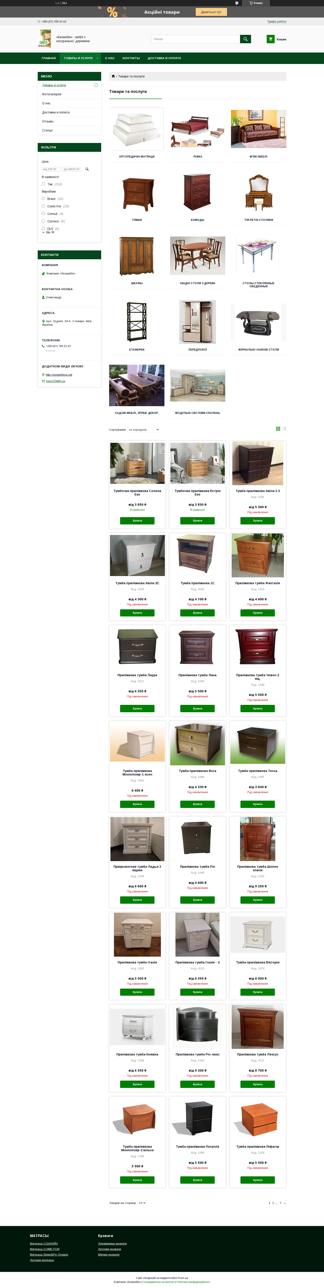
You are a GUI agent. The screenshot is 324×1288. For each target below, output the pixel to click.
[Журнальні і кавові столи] (258, 322)
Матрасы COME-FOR (45, 1249)
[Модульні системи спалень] (197, 385)
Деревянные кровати (112, 1243)
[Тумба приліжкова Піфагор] (258, 1119)
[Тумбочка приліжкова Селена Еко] (137, 463)
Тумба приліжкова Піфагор (257, 1146)
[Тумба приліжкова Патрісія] (197, 1119)
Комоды (197, 220)
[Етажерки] (136, 322)
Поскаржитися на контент (159, 1282)
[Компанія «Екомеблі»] (44, 47)
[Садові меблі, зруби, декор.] (136, 385)
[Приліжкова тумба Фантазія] (258, 555)
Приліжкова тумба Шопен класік (257, 868)
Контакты (131, 58)
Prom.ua (183, 1278)
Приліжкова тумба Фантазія (257, 583)
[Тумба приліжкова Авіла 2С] (137, 555)
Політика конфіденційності (193, 1282)
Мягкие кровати (108, 1254)
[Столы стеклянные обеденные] (258, 256)
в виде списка (284, 430)
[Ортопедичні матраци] (136, 129)
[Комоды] (197, 192)
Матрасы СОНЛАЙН (44, 1243)
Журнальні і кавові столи (258, 349)
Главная (49, 58)
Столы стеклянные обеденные (258, 285)
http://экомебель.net (59, 374)
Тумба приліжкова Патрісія (197, 1146)
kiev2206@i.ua (55, 381)
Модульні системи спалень (197, 413)
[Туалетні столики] (258, 192)
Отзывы (48, 121)
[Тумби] (136, 192)
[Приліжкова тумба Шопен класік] (258, 839)
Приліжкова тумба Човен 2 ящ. (257, 676)
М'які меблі (258, 156)
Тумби (137, 220)
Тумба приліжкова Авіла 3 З (258, 491)
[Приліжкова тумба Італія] (137, 934)
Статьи (47, 130)
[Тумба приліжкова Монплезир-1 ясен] (137, 743)
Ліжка (197, 156)
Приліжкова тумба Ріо (197, 866)
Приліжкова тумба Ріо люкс (198, 1054)
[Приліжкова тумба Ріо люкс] (197, 1026)
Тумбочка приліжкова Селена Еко (137, 492)
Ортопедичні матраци (137, 156)
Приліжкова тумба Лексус (257, 1054)
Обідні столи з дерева (197, 283)
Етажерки (136, 349)
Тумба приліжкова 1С (198, 583)
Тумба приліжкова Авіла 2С (137, 583)
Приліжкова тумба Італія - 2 (197, 962)
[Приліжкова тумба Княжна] (137, 1026)
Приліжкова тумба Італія (137, 962)
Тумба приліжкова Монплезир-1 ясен (137, 772)
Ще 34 (50, 232)
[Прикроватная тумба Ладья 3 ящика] (137, 839)
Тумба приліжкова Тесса (257, 771)
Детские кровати (109, 1249)
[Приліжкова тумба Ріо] (197, 839)
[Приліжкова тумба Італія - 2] (197, 934)
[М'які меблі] (258, 129)
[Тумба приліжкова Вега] (197, 743)
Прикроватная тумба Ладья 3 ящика (137, 868)
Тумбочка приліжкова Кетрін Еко (198, 492)
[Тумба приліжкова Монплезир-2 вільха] (137, 1119)
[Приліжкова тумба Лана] (197, 647)
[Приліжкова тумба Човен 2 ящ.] (258, 647)
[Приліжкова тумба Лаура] (137, 647)
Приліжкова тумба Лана (197, 675)
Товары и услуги (78, 58)
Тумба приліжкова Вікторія (257, 962)
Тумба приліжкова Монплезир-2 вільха (137, 1148)
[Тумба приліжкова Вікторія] (258, 934)
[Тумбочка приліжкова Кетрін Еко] (197, 463)
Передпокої (197, 349)
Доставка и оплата (164, 58)
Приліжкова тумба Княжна (137, 1054)
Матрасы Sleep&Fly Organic (49, 1254)
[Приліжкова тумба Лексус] (258, 1026)
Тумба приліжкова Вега (197, 771)
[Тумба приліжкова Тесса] (258, 743)
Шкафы (137, 283)
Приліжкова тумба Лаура (137, 675)
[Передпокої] (197, 322)
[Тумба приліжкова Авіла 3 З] (258, 463)
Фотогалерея (51, 94)
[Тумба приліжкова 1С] (197, 555)
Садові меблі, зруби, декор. (137, 413)
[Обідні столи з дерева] (197, 256)
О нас (110, 58)
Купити (137, 520)
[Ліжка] (197, 129)
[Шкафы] (136, 256)
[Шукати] (245, 39)
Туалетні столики (258, 220)
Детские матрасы (42, 1260)
